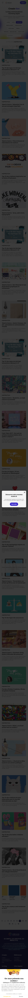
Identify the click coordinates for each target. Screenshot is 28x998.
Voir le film (14, 504)
